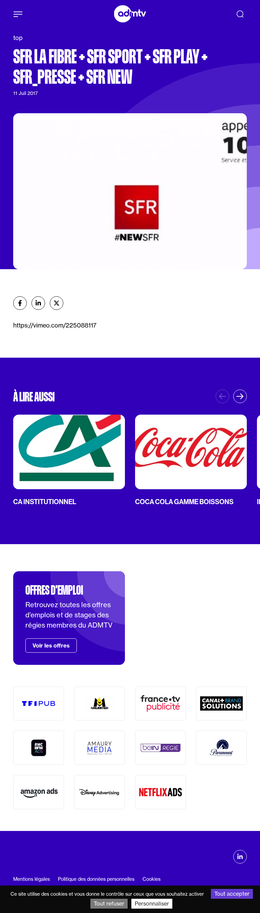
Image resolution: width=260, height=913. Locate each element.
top (18, 38)
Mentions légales (31, 879)
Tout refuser (109, 903)
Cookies (151, 879)
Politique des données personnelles (96, 879)
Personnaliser (152, 903)
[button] (240, 396)
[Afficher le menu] (18, 14)
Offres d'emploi (54, 590)
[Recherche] (240, 14)
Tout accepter (232, 893)
